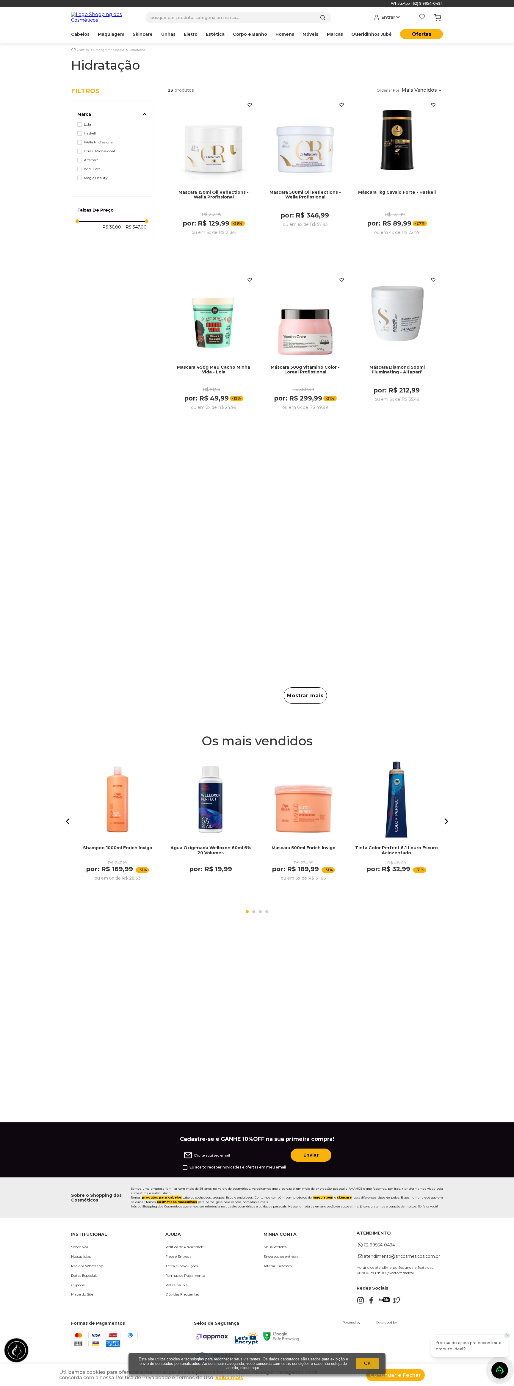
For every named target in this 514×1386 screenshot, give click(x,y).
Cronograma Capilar (108, 50)
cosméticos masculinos (177, 1202)
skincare (344, 1197)
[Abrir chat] (499, 1370)
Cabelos (83, 50)
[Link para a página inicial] (73, 49)
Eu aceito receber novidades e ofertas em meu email (237, 1167)
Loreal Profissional (99, 151)
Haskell (90, 133)
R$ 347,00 (134, 227)
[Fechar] (507, 1335)
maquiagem (323, 1197)
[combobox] (238, 17)
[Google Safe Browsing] (281, 1339)
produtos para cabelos (162, 1197)
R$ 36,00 (111, 227)
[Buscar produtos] (323, 17)
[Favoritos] (422, 17)
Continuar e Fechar (395, 1375)
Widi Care (92, 169)
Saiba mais (229, 1377)
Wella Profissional (99, 142)
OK (367, 1363)
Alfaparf (91, 160)
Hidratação (137, 50)
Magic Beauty (96, 178)
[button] (112, 114)
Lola (87, 124)
